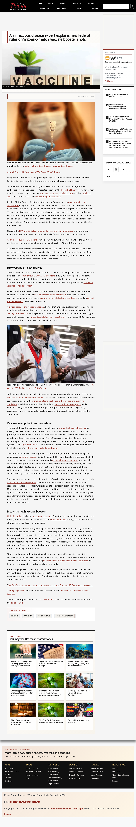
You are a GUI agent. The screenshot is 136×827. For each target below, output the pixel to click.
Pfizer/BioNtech (68, 189)
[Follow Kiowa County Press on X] (108, 169)
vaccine (57, 196)
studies (19, 516)
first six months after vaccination (50, 294)
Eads (28, 778)
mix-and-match (58, 519)
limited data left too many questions (46, 317)
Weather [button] (92, 3)
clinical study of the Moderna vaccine (26, 306)
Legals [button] (79, 8)
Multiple (11, 516)
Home (41, 3)
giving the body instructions (72, 428)
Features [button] (61, 8)
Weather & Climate (76, 771)
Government (53, 768)
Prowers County (32, 775)
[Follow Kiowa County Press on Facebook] (116, 169)
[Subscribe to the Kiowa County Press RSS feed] (123, 169)
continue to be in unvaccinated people (25, 397)
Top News (9, 768)
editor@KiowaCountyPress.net (25, 801)
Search (115, 768)
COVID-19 (28, 616)
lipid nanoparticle (30, 444)
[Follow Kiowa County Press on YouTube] (108, 176)
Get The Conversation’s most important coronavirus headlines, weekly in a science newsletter (50, 585)
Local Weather (75, 778)
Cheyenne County (33, 771)
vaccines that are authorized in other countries (65, 560)
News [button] (62, 3)
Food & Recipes (97, 768)
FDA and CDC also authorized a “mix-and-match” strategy (46, 231)
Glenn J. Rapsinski (15, 172)
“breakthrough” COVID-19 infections (38, 275)
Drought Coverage (76, 775)
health (14, 616)
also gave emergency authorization (56, 193)
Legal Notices (53, 783)
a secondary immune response (21, 482)
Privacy (115, 781)
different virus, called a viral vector (42, 448)
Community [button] (76, 3)
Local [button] (51, 3)
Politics (8, 777)
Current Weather (76, 768)
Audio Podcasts (97, 775)
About (95, 8)
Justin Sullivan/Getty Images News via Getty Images (49, 166)
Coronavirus (44, 616)
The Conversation (45, 599)
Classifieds (43, 8)
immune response (29, 457)
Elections (8, 781)
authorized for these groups (68, 404)
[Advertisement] (118, 261)
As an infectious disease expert (22, 239)
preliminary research (42, 516)
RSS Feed (116, 771)
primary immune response (65, 460)
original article (18, 602)
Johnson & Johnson (45, 196)
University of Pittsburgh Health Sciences (43, 172)
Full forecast (110, 81)
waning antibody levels (18, 313)
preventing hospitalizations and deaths (58, 298)
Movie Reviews (97, 771)
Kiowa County (32, 768)
